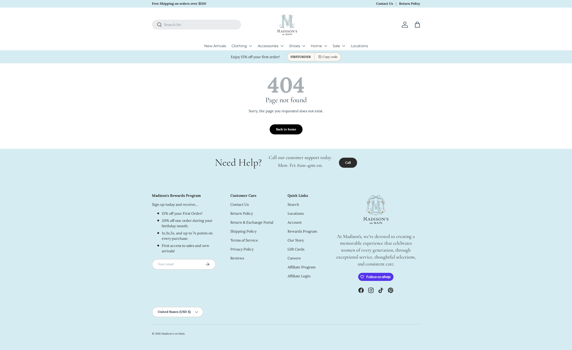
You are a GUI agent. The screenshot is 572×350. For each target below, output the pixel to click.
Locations (359, 46)
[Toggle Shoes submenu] (303, 46)
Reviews (237, 258)
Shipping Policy (243, 231)
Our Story (296, 240)
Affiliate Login (299, 276)
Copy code (330, 57)
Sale (336, 46)
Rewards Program (302, 231)
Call (348, 163)
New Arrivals (215, 46)
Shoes (294, 46)
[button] (417, 25)
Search (293, 204)
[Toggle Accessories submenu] (282, 46)
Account (295, 222)
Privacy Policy (242, 249)
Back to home (286, 129)
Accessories (268, 46)
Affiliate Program (301, 267)
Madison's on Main (173, 333)
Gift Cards (296, 249)
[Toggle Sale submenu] (343, 46)
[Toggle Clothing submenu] (250, 46)
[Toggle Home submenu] (325, 46)
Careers (294, 258)
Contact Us (384, 4)
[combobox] (196, 25)
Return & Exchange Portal (251, 222)
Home (316, 46)
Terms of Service (244, 240)
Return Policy (409, 4)
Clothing (239, 46)
